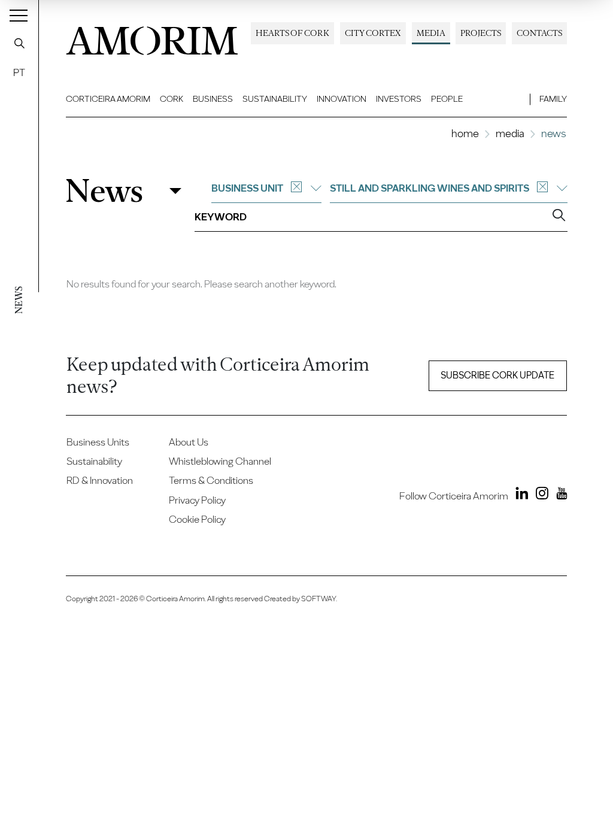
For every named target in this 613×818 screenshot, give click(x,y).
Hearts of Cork (292, 33)
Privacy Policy (197, 500)
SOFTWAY (318, 598)
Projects (480, 33)
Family (553, 98)
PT (19, 72)
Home (465, 133)
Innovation (341, 98)
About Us (188, 442)
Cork (171, 98)
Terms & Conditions (211, 480)
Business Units (97, 442)
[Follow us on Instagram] (539, 495)
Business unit (247, 188)
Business (213, 98)
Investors (398, 98)
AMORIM (152, 37)
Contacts (539, 33)
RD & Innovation (99, 480)
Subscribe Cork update (497, 375)
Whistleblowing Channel (220, 461)
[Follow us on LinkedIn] (519, 495)
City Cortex (373, 33)
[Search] (19, 43)
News (104, 191)
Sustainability (274, 98)
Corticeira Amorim (108, 98)
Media (431, 33)
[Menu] (19, 15)
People (447, 98)
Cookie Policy (197, 519)
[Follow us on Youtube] (558, 495)
